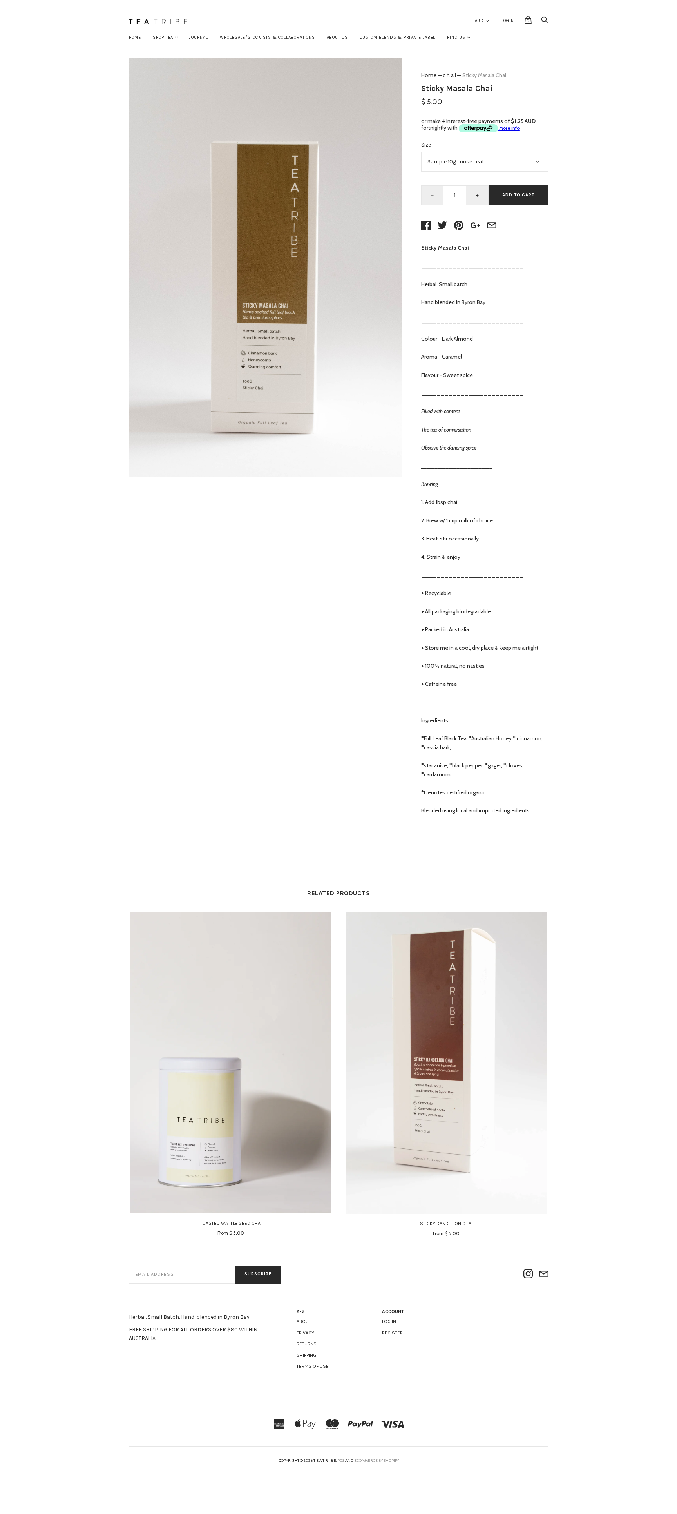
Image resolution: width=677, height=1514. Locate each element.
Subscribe (258, 1273)
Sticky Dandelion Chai (446, 1223)
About (304, 1321)
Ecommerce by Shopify (376, 1460)
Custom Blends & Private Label (397, 37)
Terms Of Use (313, 1366)
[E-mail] (543, 1274)
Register (392, 1333)
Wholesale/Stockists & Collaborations (267, 37)
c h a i (449, 75)
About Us (337, 37)
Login (507, 20)
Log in (389, 1321)
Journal (198, 37)
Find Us (456, 37)
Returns (307, 1344)
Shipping (306, 1355)
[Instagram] (528, 1274)
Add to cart (518, 195)
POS (340, 1460)
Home (135, 37)
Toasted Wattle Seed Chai (231, 1223)
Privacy (305, 1333)
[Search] (544, 22)
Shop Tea (163, 37)
